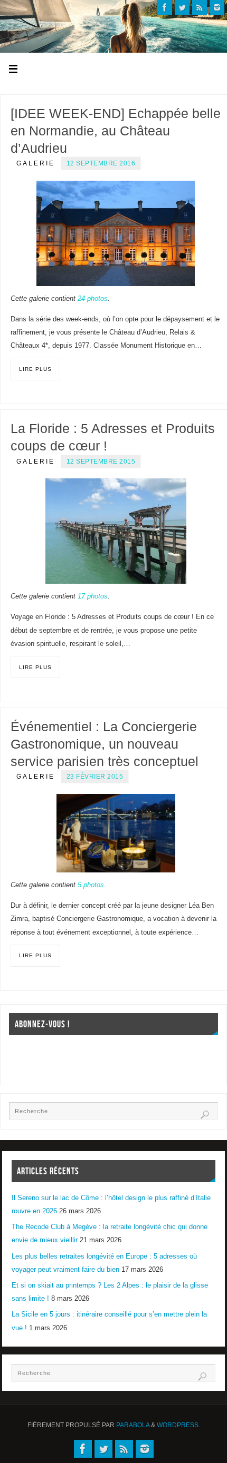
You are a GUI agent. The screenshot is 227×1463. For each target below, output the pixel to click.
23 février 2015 (95, 776)
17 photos (93, 596)
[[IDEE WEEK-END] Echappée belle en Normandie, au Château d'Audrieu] (116, 233)
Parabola (132, 1425)
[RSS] (199, 7)
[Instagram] (217, 7)
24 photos (93, 298)
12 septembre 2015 (101, 461)
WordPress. (178, 1425)
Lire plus (35, 369)
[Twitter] (182, 7)
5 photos (91, 885)
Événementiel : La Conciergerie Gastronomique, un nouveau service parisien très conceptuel (104, 744)
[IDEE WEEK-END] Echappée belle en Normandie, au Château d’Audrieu (116, 130)
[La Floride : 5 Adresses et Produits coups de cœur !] (116, 531)
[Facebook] (164, 7)
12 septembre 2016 (101, 163)
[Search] (205, 1114)
